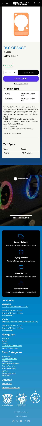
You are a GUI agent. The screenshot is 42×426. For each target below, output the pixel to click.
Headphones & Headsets (10, 363)
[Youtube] (21, 421)
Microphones (6, 356)
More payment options (21, 84)
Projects (4, 343)
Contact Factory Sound (10, 348)
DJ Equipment (7, 361)
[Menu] (2, 3)
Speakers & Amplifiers (9, 358)
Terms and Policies (21, 416)
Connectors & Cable (9, 373)
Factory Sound (23, 412)
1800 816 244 (7, 383)
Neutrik (8, 52)
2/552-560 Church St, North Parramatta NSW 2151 (20, 321)
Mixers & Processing (9, 368)
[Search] (7, 3)
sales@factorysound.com (11, 387)
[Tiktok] (24, 421)
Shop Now (5, 338)
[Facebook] (13, 421)
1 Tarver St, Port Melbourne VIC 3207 (15, 306)
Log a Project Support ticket (12, 346)
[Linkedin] (28, 421)
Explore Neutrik (21, 218)
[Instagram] (17, 421)
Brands (4, 341)
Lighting (4, 371)
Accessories (6, 375)
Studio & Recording (8, 366)
